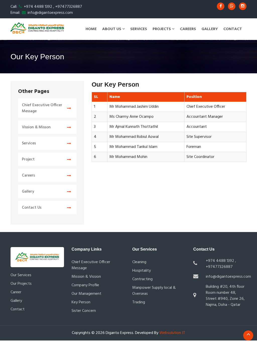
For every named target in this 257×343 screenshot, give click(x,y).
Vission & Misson (36, 127)
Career (16, 292)
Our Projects (21, 284)
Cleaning (139, 262)
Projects (162, 29)
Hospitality (141, 271)
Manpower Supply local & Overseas (154, 291)
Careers (188, 29)
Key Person (81, 302)
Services (138, 29)
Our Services (21, 275)
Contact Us (31, 207)
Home (91, 29)
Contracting (142, 279)
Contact (232, 29)
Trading (138, 302)
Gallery (210, 29)
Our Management (86, 294)
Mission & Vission (86, 277)
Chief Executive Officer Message (42, 108)
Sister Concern (84, 311)
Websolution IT (171, 333)
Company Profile (85, 285)
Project (28, 159)
